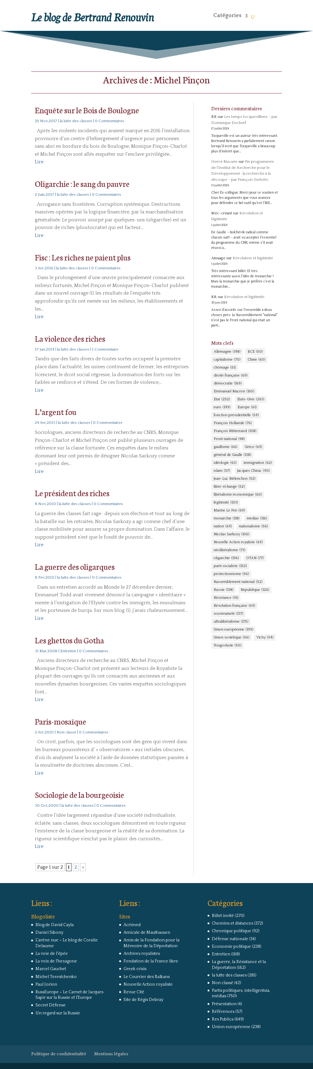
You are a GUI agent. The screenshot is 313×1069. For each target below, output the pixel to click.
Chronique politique (231, 931)
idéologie (225, 463)
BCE (255, 352)
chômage (225, 367)
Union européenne (233, 629)
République (255, 590)
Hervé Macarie (224, 161)
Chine (256, 360)
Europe (247, 407)
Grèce (253, 447)
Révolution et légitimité (253, 258)
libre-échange (229, 487)
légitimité (226, 502)
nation (223, 526)
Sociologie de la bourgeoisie (79, 794)
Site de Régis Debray (143, 999)
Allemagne (227, 352)
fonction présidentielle (236, 415)
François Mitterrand (235, 431)
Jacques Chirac (253, 471)
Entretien (68, 651)
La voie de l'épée (51, 953)
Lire (39, 162)
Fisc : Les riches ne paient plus (83, 257)
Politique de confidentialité (58, 1054)
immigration (258, 463)
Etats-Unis (250, 399)
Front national (229, 439)
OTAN (254, 558)
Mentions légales (111, 1054)
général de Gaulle (232, 455)
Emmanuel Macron (234, 391)
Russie (223, 590)
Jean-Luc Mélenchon (234, 479)
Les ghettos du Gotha (69, 639)
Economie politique (231, 946)
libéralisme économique (238, 494)
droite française (230, 375)
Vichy (264, 637)
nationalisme (253, 526)
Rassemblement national (238, 582)
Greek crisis (134, 968)
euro (222, 407)
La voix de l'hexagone (56, 961)
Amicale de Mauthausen (146, 932)
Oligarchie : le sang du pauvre (82, 183)
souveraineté (228, 614)
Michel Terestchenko (56, 976)
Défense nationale (230, 938)
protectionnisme (231, 574)
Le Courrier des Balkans (146, 976)
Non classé (66, 732)
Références (223, 1011)
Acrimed (132, 924)
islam (222, 471)
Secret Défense (50, 1005)
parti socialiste (230, 566)
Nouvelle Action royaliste (238, 542)
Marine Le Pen (229, 510)
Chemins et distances (232, 923)
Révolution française (234, 606)
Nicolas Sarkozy (231, 534)
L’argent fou (55, 411)
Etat (222, 399)
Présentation (224, 1004)
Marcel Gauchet (50, 968)
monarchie (226, 518)
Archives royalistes (141, 953)
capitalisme (227, 360)
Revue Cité (133, 992)
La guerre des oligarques (75, 566)
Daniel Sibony (49, 932)
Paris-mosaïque (60, 721)
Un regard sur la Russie (57, 1013)
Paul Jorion (46, 984)
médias (257, 518)
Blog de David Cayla (54, 924)
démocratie (227, 383)
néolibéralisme (229, 550)
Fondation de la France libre (150, 961)
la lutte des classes (76, 121)
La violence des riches (70, 338)
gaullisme (225, 447)
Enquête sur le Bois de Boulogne (87, 109)
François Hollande (233, 423)
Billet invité (223, 915)
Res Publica (223, 1019)
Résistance (226, 598)
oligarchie (226, 558)
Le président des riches (72, 492)
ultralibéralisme (231, 622)
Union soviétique (231, 637)
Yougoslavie (227, 645)
